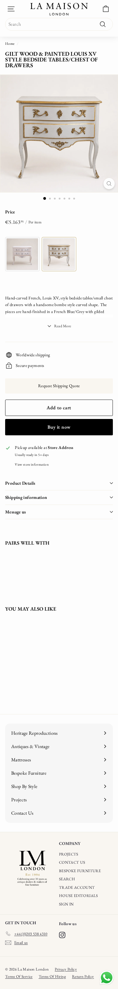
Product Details (20, 483)
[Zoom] (109, 183)
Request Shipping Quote (59, 385)
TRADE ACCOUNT (77, 887)
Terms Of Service (19, 976)
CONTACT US (72, 862)
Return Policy (83, 976)
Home (10, 43)
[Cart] (106, 9)
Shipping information (26, 497)
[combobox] (59, 24)
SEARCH (67, 879)
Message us (15, 512)
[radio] (22, 254)
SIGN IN (66, 904)
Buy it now (59, 427)
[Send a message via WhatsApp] (106, 977)
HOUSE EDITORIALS (78, 895)
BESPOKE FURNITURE (80, 870)
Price (10, 212)
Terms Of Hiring (52, 976)
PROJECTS (68, 854)
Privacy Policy (66, 969)
